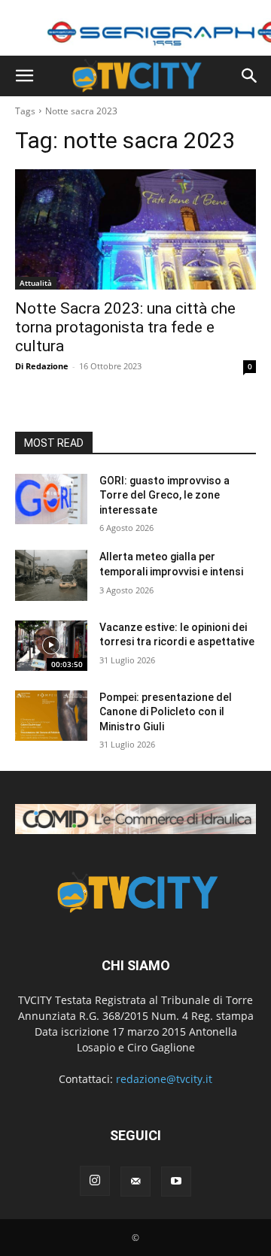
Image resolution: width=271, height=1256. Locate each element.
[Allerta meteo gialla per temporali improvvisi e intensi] (51, 575)
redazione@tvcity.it (164, 1079)
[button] (24, 76)
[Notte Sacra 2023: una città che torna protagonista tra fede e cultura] (135, 229)
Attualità (36, 283)
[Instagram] (95, 1181)
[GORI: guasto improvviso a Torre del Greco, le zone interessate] (51, 499)
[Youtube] (176, 1182)
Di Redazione (42, 366)
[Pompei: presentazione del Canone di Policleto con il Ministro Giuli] (51, 715)
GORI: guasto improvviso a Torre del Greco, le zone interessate (164, 495)
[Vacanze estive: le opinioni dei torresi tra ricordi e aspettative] (51, 645)
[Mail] (135, 1182)
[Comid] (135, 819)
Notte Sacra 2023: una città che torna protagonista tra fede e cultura (125, 327)
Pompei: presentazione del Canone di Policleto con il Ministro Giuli (165, 712)
